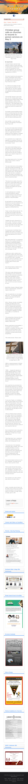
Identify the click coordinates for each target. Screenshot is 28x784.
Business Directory (12, 780)
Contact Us (14, 781)
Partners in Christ (20, 780)
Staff (18, 778)
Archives (6, 780)
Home (5, 22)
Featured (9, 22)
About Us (9, 778)
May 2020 (14, 22)
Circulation (14, 778)
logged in (13, 503)
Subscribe (22, 778)
